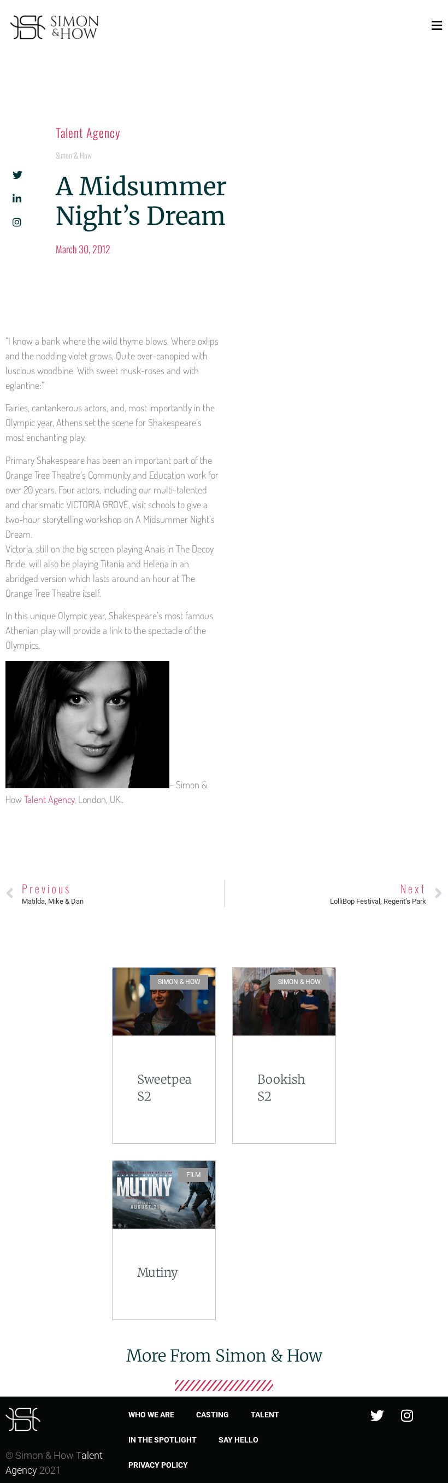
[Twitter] (377, 1415)
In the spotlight (162, 1439)
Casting (212, 1414)
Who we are (151, 1414)
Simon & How (74, 155)
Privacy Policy (158, 1465)
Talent (265, 1414)
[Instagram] (407, 1415)
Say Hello (238, 1439)
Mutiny (157, 1272)
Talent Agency (88, 132)
